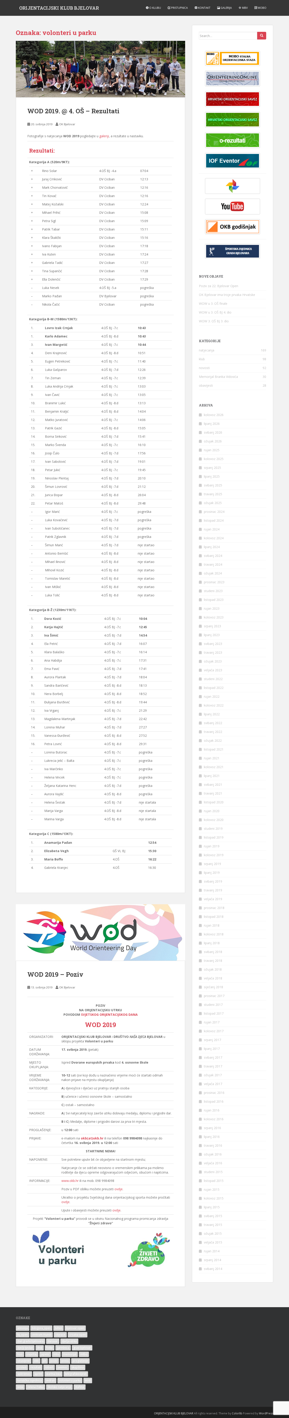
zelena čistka (35, 1387)
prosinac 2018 (214, 908)
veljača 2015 (213, 1242)
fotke (49, 1348)
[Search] (261, 36)
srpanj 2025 (212, 467)
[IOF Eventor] (232, 160)
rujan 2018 (211, 925)
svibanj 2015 (213, 1216)
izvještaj (32, 1354)
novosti (204, 368)
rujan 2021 (211, 758)
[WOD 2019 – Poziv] (100, 932)
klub (202, 359)
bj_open (22, 1335)
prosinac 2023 (214, 582)
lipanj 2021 (212, 776)
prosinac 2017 (214, 996)
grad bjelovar (82, 1348)
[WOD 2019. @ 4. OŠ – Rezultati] (100, 69)
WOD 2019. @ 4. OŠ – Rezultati (73, 111)
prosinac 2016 (214, 1092)
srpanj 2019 (212, 864)
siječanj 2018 (213, 987)
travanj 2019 (213, 890)
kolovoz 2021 (214, 767)
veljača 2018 (213, 978)
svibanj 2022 (213, 723)
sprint (38, 1374)
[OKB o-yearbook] (232, 226)
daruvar (53, 1341)
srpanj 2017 (212, 1040)
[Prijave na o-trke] (232, 78)
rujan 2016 (211, 1110)
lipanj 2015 (212, 1207)
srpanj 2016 (212, 1128)
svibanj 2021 (213, 784)
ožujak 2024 (213, 573)
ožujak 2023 (213, 661)
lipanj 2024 (212, 547)
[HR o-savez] (232, 99)
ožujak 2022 (213, 740)
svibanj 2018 (213, 952)
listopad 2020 (214, 802)
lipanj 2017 (212, 1048)
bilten (58, 1328)
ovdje (118, 1189)
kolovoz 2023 (214, 617)
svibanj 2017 (213, 1057)
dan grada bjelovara (30, 1341)
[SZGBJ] (232, 251)
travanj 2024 (213, 564)
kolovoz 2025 (214, 459)
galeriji (104, 136)
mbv (56, 1354)
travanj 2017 (213, 1066)
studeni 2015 (213, 1172)
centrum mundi (41, 1335)
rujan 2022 (211, 696)
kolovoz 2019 (214, 855)
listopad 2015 (214, 1181)
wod (88, 1380)
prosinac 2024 (214, 511)
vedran (50, 1380)
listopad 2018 (214, 916)
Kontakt (203, 8)
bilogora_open (41, 1328)
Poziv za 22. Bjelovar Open (218, 286)
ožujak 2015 (213, 1233)
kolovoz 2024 (214, 538)
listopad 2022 (214, 688)
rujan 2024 (211, 529)
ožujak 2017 (213, 1075)
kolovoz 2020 (214, 820)
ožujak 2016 (213, 1154)
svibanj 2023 (213, 644)
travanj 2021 (213, 793)
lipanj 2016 (212, 1136)
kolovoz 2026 (214, 415)
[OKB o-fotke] (232, 186)
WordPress (266, 1413)
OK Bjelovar (67, 124)
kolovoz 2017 (214, 1031)
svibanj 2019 (213, 881)
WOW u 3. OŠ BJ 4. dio (215, 312)
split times (23, 1374)
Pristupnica (179, 8)
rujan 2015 (211, 1189)
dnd (39, 1348)
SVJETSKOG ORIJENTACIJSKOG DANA (109, 1014)
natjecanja (206, 350)
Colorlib (237, 1413)
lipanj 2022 (212, 714)
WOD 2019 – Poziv (55, 974)
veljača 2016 (213, 1163)
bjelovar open (75, 1328)
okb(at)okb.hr (92, 1138)
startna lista (53, 1374)
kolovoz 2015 (214, 1198)
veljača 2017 (213, 1084)
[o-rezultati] (232, 140)
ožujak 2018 (213, 969)
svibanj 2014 (213, 1269)
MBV (244, 8)
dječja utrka (69, 1341)
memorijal (69, 1354)
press (65, 1361)
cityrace (60, 1335)
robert (49, 1367)
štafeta (79, 1387)
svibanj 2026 (213, 432)
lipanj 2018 (212, 943)
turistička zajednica (29, 1380)
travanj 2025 (213, 494)
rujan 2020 (211, 811)
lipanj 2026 (212, 423)
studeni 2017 (213, 1004)
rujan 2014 (211, 1251)
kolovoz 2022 (214, 705)
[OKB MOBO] (232, 58)
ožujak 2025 (213, 503)
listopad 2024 (214, 520)
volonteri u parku (70, 1380)
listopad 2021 (214, 749)
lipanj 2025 (212, 476)
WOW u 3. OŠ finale (213, 303)
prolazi (21, 1367)
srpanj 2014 (212, 1260)
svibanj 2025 (213, 485)
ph (44, 1361)
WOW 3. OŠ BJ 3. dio (214, 321)
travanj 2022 (213, 732)
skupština (78, 1367)
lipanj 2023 (212, 635)
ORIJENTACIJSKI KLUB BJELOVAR (59, 8)
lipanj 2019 (212, 872)
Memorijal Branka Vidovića (218, 376)
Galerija (226, 8)
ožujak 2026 (213, 441)
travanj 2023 (213, 652)
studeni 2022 (213, 679)
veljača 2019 (213, 899)
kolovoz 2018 (214, 934)
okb (36, 1361)
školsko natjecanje (59, 1387)
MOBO (261, 8)
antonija (22, 1328)
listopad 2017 (214, 1013)
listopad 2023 (214, 599)
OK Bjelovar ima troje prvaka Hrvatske (227, 295)
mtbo (83, 1354)
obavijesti (206, 385)
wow (20, 1387)
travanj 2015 (213, 1225)
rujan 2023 (211, 608)
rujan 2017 (211, 1022)
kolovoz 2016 (214, 1119)
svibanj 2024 (213, 555)
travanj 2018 (213, 960)
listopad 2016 (214, 1101)
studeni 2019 (213, 828)
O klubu (155, 8)
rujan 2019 (211, 846)
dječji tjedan (25, 1348)
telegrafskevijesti (75, 1374)
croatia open (77, 1335)
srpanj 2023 (212, 626)
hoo (20, 1354)
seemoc (62, 1367)
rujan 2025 (211, 450)
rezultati (35, 1367)
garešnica (63, 1348)
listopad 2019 (214, 837)
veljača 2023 (213, 670)
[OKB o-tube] (232, 206)
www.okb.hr (70, 1181)
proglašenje (80, 1361)
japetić (45, 1354)
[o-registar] (232, 119)
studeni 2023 (213, 591)
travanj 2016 (213, 1145)
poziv (53, 1361)
